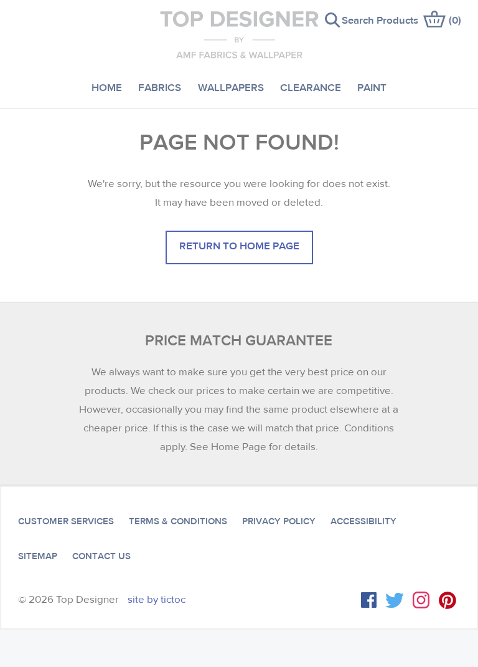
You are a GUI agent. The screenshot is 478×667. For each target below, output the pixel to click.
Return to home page (239, 245)
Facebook (369, 600)
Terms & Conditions (178, 521)
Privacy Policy (279, 521)
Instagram (421, 600)
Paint (372, 87)
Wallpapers (231, 87)
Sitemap (37, 556)
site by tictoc (156, 599)
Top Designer (239, 34)
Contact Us (101, 556)
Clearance (310, 87)
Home (106, 87)
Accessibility (363, 521)
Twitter (394, 600)
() (455, 20)
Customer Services (66, 521)
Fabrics (159, 87)
